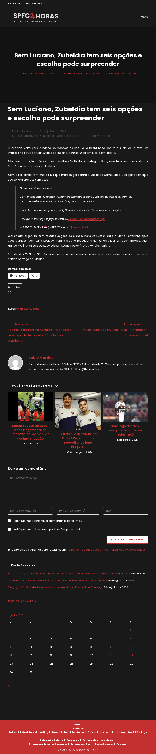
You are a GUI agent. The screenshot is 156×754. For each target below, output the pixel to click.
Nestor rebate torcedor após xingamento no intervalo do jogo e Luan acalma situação (30, 432)
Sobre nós (46, 740)
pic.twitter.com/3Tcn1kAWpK (86, 219)
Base (54, 732)
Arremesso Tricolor (41, 744)
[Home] (20, 73)
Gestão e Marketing (35, 732)
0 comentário (100, 136)
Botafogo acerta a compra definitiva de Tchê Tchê (125, 430)
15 (131, 647)
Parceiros (73, 740)
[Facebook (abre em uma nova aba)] (138, 4)
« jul (10, 685)
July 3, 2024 (80, 227)
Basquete (61, 744)
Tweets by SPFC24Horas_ (23, 601)
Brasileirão (22, 308)
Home (76, 724)
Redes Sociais (104, 744)
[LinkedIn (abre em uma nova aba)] (146, 4)
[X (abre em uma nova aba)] (134, 4)
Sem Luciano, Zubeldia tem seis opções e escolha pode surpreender (94, 73)
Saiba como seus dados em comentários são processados (106, 550)
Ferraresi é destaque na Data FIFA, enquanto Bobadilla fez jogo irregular (78, 440)
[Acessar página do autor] (15, 363)
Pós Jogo (141, 732)
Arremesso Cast (81, 744)
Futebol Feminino (72, 732)
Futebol (14, 732)
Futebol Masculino (25, 136)
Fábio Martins (21, 131)
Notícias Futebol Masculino (62, 136)
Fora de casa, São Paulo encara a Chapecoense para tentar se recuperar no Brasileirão (63, 573)
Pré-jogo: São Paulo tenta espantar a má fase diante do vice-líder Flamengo (55, 587)
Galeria (58, 740)
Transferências (122, 732)
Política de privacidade (97, 740)
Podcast (121, 744)
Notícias (78, 728)
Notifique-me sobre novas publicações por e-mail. (47, 529)
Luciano (35, 308)
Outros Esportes (98, 732)
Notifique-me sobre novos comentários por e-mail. (48, 521)
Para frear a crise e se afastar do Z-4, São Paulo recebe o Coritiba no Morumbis (57, 580)
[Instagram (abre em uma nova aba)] (143, 4)
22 (131, 655)
